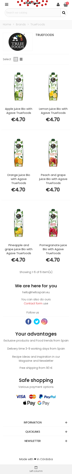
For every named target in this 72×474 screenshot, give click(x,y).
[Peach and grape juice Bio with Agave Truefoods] (53, 153)
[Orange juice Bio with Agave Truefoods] (19, 153)
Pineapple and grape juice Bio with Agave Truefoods (18, 249)
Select (7, 59)
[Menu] (6, 4)
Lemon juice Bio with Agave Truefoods (53, 111)
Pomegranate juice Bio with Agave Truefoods (53, 249)
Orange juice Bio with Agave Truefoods (18, 179)
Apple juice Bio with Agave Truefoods (18, 111)
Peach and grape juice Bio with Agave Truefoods (53, 179)
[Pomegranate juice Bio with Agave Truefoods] (53, 223)
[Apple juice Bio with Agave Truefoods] (19, 86)
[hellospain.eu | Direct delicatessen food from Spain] (32, 4)
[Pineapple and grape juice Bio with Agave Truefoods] (19, 223)
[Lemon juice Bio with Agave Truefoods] (53, 86)
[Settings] (58, 4)
